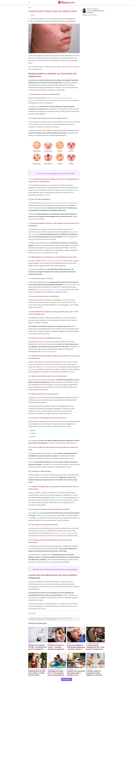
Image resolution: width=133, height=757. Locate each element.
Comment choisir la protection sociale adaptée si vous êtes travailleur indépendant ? (95, 673)
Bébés (29, 7)
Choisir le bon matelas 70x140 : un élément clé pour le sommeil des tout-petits (37, 647)
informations (71, 669)
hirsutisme (32, 369)
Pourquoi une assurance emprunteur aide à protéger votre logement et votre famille (76, 673)
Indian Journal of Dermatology (64, 533)
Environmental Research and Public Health (50, 289)
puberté (58, 185)
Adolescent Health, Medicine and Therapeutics (62, 203)
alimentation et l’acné (51, 260)
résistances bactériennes (48, 351)
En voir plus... (66, 679)
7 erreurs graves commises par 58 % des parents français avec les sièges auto (95, 647)
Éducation (89, 669)
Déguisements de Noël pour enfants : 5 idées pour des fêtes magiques (36, 673)
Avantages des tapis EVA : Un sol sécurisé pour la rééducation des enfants (57, 673)
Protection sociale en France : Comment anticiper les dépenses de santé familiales (56, 647)
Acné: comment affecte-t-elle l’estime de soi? (58, 173)
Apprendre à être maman (93, 643)
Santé (49, 643)
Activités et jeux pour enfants (37, 669)
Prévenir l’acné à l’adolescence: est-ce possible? (60, 569)
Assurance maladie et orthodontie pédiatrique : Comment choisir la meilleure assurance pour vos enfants (76, 647)
